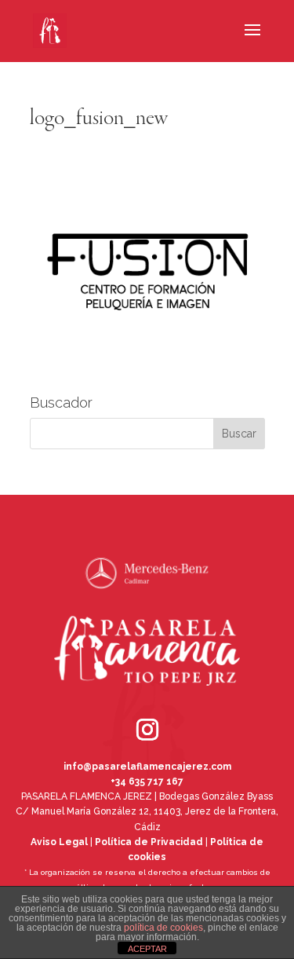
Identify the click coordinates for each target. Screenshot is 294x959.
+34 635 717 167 (147, 781)
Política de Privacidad (149, 841)
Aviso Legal (59, 841)
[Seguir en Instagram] (125, 708)
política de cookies (163, 927)
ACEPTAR (147, 949)
